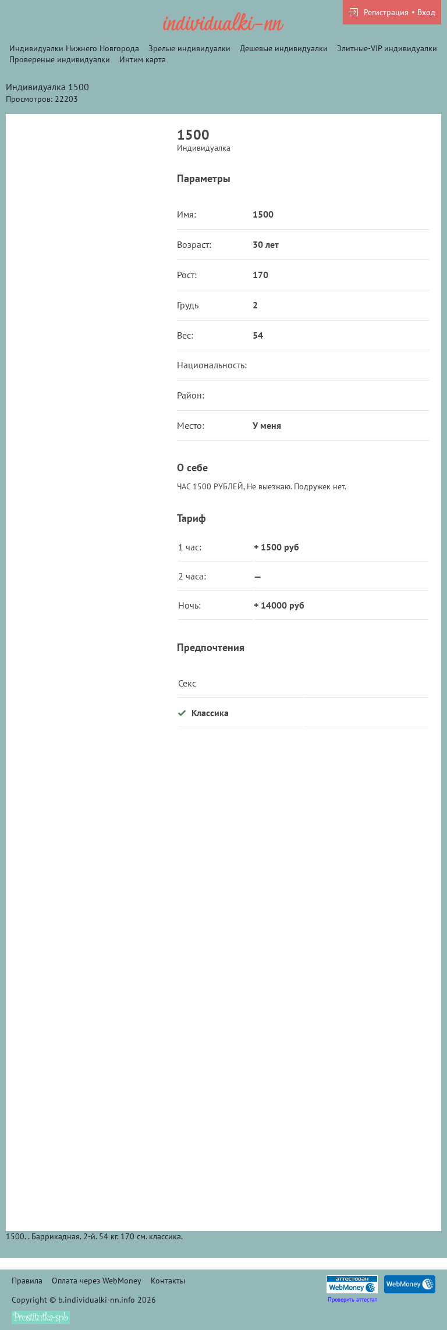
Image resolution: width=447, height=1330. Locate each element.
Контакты (168, 1280)
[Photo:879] (91, 1114)
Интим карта (142, 59)
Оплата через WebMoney (96, 1280)
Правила (27, 1280)
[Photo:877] (91, 230)
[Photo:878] (91, 893)
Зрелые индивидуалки (189, 48)
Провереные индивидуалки (59, 59)
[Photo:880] (91, 451)
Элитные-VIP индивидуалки (387, 48)
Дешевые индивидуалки (284, 48)
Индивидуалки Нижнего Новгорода (74, 48)
